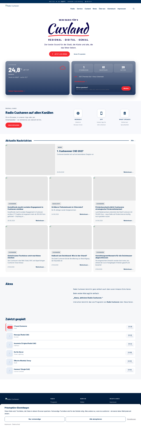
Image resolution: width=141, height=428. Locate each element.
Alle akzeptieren (95, 419)
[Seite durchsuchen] (134, 9)
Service (80, 9)
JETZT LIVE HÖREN (60, 54)
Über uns (102, 9)
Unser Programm (79, 54)
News (95, 9)
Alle (133, 140)
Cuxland (88, 9)
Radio (72, 9)
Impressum (122, 9)
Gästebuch (111, 9)
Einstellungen (131, 419)
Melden (126, 88)
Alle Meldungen (79, 81)
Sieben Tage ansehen (15, 91)
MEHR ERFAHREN (13, 125)
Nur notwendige (35, 419)
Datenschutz (16, 424)
